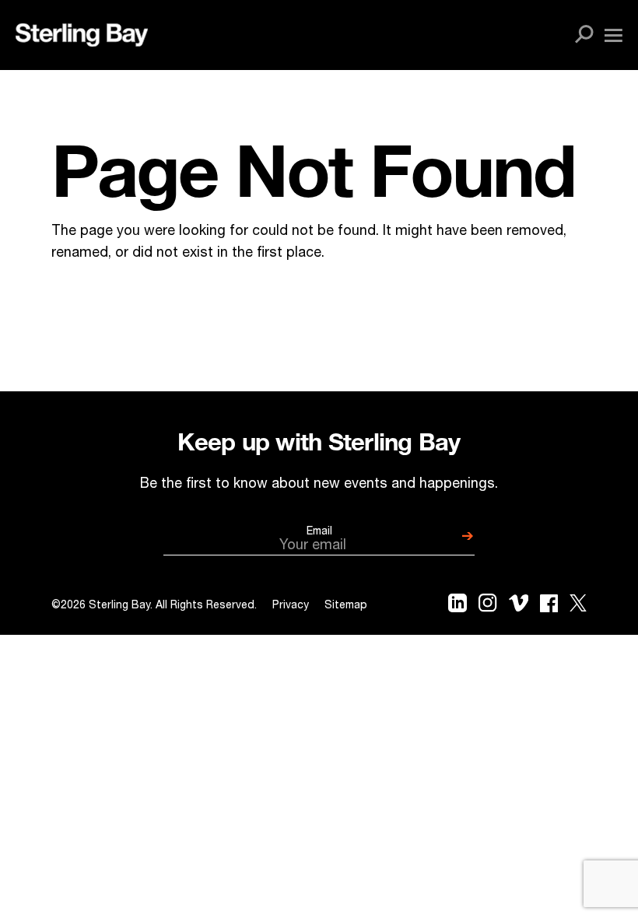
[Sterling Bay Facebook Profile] (549, 606)
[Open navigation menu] (613, 35)
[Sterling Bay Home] (82, 35)
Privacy (290, 606)
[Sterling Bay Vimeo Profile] (519, 606)
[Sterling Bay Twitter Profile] (578, 606)
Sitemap (345, 606)
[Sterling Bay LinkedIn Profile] (457, 606)
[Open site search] (584, 35)
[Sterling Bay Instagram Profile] (487, 606)
